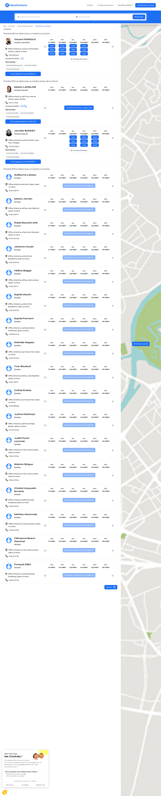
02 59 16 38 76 (14, 190)
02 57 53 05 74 (14, 146)
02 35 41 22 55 (14, 456)
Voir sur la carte (142, 344)
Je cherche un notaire (145, 5)
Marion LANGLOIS (25, 87)
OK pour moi (40, 785)
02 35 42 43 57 (14, 506)
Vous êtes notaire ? (125, 5)
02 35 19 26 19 (13, 286)
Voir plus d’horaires (80, 59)
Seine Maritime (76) (25, 26)
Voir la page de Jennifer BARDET (23, 162)
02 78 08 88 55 (14, 406)
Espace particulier (106, 5)
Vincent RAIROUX (25, 39)
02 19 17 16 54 (13, 103)
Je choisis (25, 785)
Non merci (9, 785)
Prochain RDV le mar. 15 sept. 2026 (79, 108)
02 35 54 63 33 (14, 530)
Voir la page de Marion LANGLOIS (23, 121)
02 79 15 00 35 (14, 430)
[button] (4, 792)
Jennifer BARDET (24, 130)
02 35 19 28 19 (13, 214)
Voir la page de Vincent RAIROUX (23, 74)
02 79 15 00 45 (14, 238)
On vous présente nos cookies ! (15, 776)
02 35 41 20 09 (14, 580)
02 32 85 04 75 (14, 334)
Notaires (11, 26)
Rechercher (138, 17)
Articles (90, 5)
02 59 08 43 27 (14, 55)
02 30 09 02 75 (14, 358)
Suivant (109, 587)
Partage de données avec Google (16, 774)
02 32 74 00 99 (14, 262)
